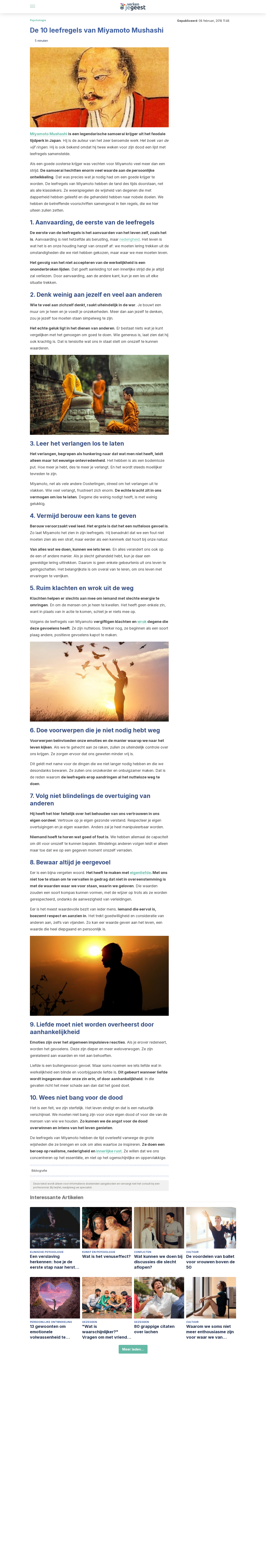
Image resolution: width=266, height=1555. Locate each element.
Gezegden (89, 1321)
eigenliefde (140, 872)
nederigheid (129, 239)
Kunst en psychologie (98, 1252)
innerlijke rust (109, 1151)
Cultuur (192, 1252)
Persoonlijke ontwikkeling (51, 1321)
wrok (142, 621)
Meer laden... (133, 1349)
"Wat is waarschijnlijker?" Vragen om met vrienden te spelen (107, 1332)
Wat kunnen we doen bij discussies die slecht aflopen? (158, 1262)
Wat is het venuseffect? (106, 1256)
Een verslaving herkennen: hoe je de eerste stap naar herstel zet (54, 1262)
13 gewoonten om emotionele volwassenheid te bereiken (48, 1332)
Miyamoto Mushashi (48, 134)
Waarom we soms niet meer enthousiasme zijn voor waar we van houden (210, 1332)
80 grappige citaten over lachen (154, 1329)
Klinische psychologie (47, 1252)
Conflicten (142, 1252)
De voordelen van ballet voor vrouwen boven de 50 (210, 1262)
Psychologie (38, 20)
